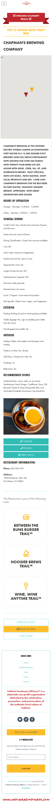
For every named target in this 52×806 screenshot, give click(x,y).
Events (26, 677)
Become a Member (26, 732)
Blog (26, 672)
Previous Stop (26, 622)
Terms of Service (24, 781)
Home (26, 662)
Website (27, 441)
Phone (27, 448)
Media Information (26, 667)
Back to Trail (27, 629)
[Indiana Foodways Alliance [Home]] (29, 5)
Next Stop (25, 636)
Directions (27, 454)
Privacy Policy (12, 781)
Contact (26, 681)
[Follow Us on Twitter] (19, 719)
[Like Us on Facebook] (26, 719)
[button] (26, 94)
